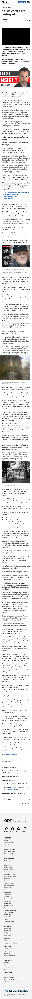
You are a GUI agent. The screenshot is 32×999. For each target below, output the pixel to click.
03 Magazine (7, 933)
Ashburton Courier (8, 897)
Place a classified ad (9, 979)
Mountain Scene (8, 908)
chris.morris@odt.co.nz (9, 754)
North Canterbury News (10, 876)
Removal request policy (10, 854)
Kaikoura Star (7, 865)
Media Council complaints (10, 851)
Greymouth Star (8, 867)
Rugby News (7, 935)
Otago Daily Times (8, 861)
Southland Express (9, 921)
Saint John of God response (11, 195)
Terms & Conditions (9, 965)
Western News (7, 890)
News (3, 7)
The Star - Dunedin (9, 912)
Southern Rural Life (9, 917)
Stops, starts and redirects (10, 967)
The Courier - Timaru (9, 899)
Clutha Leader (7, 915)
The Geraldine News (9, 881)
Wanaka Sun (7, 903)
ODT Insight (27, 804)
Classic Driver (7, 931)
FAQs (5, 969)
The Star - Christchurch (10, 883)
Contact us (7, 840)
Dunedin (8, 7)
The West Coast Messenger (10, 872)
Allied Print (7, 953)
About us (6, 845)
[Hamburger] (28, 2)
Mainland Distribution (9, 955)
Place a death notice (9, 977)
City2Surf (6, 941)
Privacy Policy (7, 847)
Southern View (8, 892)
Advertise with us (8, 975)
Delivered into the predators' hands (18, 193)
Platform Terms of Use (9, 849)
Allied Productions (8, 949)
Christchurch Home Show (10, 943)
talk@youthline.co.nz (13, 789)
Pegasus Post (7, 888)
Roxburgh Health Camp (10, 197)
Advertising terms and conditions (12, 982)
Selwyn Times (7, 894)
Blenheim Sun (7, 863)
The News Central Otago (10, 910)
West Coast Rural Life (9, 874)
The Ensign (7, 919)
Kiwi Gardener (7, 928)
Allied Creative (8, 951)
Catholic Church (8, 199)
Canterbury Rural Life (9, 879)
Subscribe (22, 2)
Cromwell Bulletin (8, 906)
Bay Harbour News (9, 885)
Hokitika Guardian (8, 870)
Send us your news (8, 842)
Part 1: (5, 193)
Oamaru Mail (7, 901)
